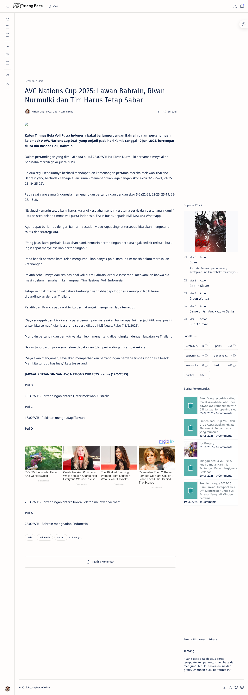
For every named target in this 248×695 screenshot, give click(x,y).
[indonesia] (45, 537)
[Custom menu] (7, 47)
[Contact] (7, 83)
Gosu (193, 262)
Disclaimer (199, 639)
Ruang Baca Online (39, 687)
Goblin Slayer (199, 286)
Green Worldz (199, 298)
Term (186, 639)
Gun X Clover (198, 324)
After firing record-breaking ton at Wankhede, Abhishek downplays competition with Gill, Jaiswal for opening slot (218, 403)
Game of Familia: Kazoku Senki (211, 311)
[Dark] (234, 6)
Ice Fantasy (207, 443)
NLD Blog (68, 687)
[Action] (203, 257)
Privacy (213, 639)
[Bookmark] (242, 6)
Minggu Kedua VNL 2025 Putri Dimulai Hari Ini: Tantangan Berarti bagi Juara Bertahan (218, 466)
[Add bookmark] (158, 111)
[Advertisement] (131, 44)
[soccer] (60, 537)
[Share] (169, 111)
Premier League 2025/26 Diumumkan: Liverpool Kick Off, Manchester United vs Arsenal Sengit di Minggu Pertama (217, 490)
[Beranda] (7, 19)
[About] (7, 76)
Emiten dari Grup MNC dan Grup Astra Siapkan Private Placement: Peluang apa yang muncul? (217, 426)
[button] (75, 537)
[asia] (30, 537)
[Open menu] (7, 6)
